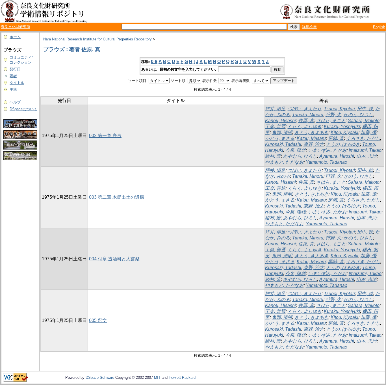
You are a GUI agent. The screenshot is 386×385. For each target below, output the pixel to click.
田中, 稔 (365, 108)
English (379, 27)
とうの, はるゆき (343, 144)
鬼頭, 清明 (282, 132)
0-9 (154, 61)
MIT (157, 377)
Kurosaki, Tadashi (283, 144)
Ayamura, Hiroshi (336, 156)
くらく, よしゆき (305, 126)
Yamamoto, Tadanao (326, 162)
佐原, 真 (306, 120)
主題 (13, 89)
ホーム (15, 37)
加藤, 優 (368, 132)
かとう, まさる (279, 138)
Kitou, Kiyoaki (344, 132)
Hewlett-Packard (182, 377)
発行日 (15, 69)
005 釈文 (98, 320)
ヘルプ (15, 102)
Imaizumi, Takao (365, 150)
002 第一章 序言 (105, 135)
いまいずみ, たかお (327, 150)
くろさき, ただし (363, 138)
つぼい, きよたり (305, 108)
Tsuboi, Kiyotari (339, 108)
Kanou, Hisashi (280, 120)
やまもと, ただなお (284, 162)
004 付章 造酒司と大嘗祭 (114, 258)
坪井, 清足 (275, 108)
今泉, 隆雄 (295, 150)
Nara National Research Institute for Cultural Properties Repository (97, 39)
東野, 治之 (313, 144)
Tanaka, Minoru (307, 114)
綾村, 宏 (273, 156)
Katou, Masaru (311, 138)
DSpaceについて (23, 109)
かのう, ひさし (358, 114)
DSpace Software (100, 377)
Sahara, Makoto (364, 120)
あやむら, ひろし (300, 156)
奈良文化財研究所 (15, 27)
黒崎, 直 (336, 138)
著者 (13, 76)
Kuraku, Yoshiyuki (342, 126)
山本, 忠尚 (366, 156)
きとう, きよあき (311, 132)
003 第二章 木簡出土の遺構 (116, 197)
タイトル (17, 83)
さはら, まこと (331, 120)
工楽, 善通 (275, 126)
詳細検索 (309, 27)
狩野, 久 (333, 114)
